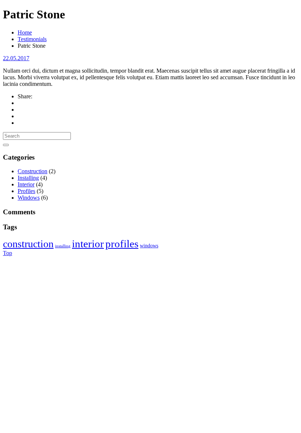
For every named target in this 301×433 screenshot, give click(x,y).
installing (62, 246)
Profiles (26, 191)
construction (28, 244)
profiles (121, 244)
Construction (32, 171)
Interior (26, 184)
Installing (28, 178)
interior (88, 244)
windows (149, 245)
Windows (29, 197)
